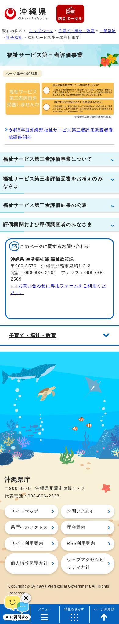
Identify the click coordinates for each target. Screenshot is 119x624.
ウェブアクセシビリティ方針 (85, 563)
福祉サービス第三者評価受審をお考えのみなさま (53, 182)
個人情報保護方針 (29, 563)
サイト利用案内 (27, 543)
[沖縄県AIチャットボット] (17, 607)
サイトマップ (24, 511)
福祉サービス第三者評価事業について (47, 159)
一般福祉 (108, 31)
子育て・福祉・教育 (76, 31)
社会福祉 (14, 37)
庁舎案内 (76, 527)
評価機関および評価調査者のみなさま (47, 224)
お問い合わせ (81, 511)
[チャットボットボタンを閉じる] (26, 598)
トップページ (41, 31)
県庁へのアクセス (29, 527)
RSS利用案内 (81, 543)
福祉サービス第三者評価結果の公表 (45, 205)
